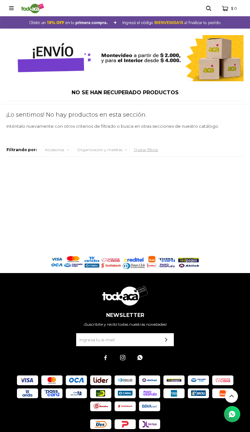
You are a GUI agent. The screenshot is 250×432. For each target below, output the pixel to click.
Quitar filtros (146, 149)
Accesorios (54, 149)
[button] (209, 8)
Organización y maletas (99, 149)
